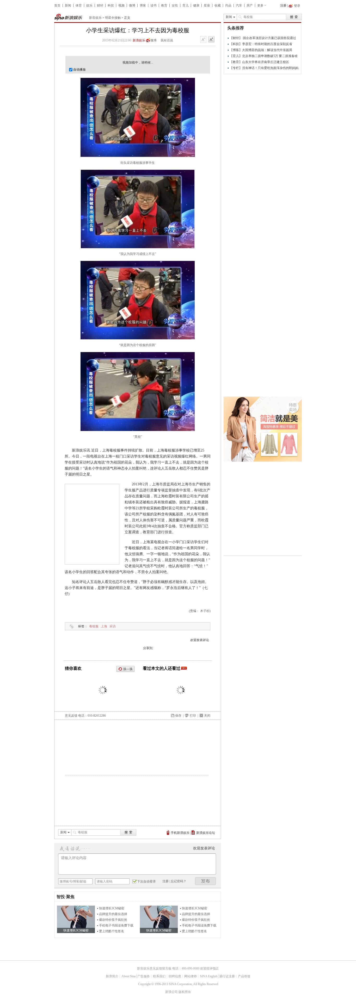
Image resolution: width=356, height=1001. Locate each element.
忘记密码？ (178, 881)
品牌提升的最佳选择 (113, 914)
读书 (153, 5)
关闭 (207, 715)
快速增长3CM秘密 (111, 908)
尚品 (228, 5)
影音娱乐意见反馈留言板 (154, 968)
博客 (143, 5)
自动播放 (79, 69)
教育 (164, 5)
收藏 (217, 5)
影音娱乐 (95, 18)
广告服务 (143, 976)
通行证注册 (227, 976)
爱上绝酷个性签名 (111, 931)
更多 (260, 5)
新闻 (68, 5)
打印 (193, 715)
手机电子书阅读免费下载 (116, 925)
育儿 (185, 5)
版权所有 (185, 992)
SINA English (208, 976)
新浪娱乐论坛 (205, 833)
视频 (121, 5)
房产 (250, 5)
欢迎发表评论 (199, 640)
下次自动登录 (146, 881)
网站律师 (190, 976)
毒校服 (94, 626)
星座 (207, 5)
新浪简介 (112, 976)
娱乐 (89, 5)
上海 (104, 626)
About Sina (128, 976)
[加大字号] (211, 39)
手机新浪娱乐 (180, 833)
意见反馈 (71, 715)
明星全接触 (113, 18)
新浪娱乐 (139, 40)
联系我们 (159, 976)
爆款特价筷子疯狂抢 (113, 920)
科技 (111, 5)
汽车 (239, 5)
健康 (196, 5)
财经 (100, 5)
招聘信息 (175, 976)
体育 (79, 5)
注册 (283, 5)
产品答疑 (244, 976)
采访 (112, 626)
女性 (175, 5)
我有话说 (167, 40)
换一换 (125, 669)
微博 (132, 5)
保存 (178, 715)
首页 (57, 5)
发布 (205, 881)
